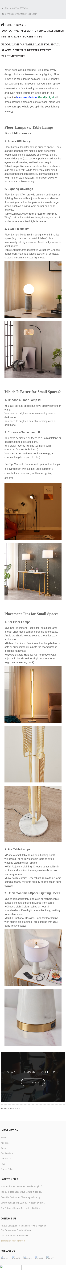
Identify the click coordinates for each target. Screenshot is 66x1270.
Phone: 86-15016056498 (16, 8)
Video (3, 1148)
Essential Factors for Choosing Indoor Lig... (21, 1197)
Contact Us (6, 1158)
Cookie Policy (7, 1169)
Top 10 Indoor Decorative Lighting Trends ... (22, 1191)
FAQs (3, 1163)
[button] (33, 1082)
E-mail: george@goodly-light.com (21, 13)
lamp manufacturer (26, 97)
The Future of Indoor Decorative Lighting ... (22, 1208)
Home (8, 24)
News (19, 24)
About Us (5, 1142)
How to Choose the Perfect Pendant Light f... (22, 1186)
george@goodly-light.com (13, 1240)
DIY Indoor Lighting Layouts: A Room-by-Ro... (23, 1202)
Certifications (7, 1153)
